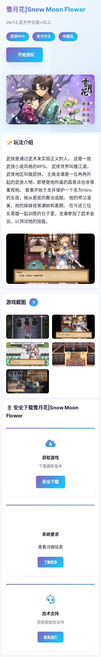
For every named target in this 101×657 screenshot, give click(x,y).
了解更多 (50, 562)
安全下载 (50, 481)
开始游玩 (26, 54)
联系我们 (50, 637)
